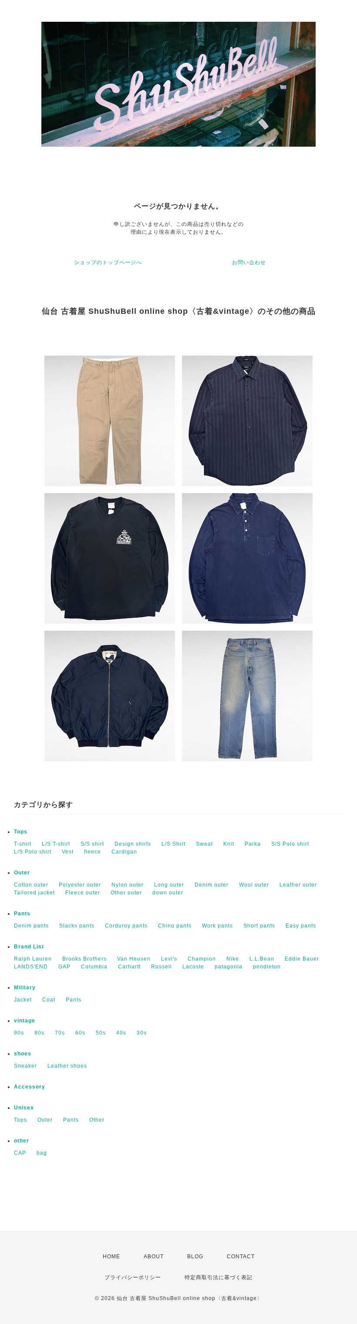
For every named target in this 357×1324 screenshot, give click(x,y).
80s (39, 1033)
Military (25, 988)
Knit (228, 844)
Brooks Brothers (84, 959)
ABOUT (154, 1256)
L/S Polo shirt (32, 852)
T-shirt (22, 844)
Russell (161, 967)
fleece (92, 852)
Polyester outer (80, 885)
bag (42, 1153)
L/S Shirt (173, 844)
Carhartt (129, 967)
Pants (22, 914)
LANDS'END (31, 967)
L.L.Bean (261, 959)
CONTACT (241, 1256)
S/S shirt (92, 844)
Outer (22, 873)
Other (96, 1120)
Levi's (169, 959)
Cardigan (124, 852)
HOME (111, 1256)
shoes (22, 1054)
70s (60, 1033)
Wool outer (254, 885)
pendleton (267, 967)
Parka (253, 844)
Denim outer (212, 885)
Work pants (217, 926)
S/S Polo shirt (290, 844)
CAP (20, 1153)
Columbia (94, 967)
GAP (64, 967)
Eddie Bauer (302, 959)
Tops (20, 832)
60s (80, 1033)
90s (19, 1033)
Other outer (126, 893)
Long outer (169, 885)
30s (142, 1033)
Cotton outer (31, 885)
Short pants (259, 926)
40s (121, 1033)
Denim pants (31, 926)
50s (101, 1033)
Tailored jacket (34, 893)
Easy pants (301, 926)
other (21, 1141)
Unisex (24, 1108)
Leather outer (298, 885)
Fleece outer (82, 893)
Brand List (29, 947)
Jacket (23, 1000)
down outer (167, 893)
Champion (202, 959)
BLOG (195, 1256)
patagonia (228, 967)
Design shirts (133, 844)
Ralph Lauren (33, 959)
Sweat (204, 844)
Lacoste (193, 967)
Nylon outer (127, 885)
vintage (24, 1021)
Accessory (29, 1087)
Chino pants (175, 926)
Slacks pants (76, 926)
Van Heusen (134, 959)
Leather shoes (67, 1066)
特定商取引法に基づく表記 (219, 1277)
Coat (48, 1000)
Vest (68, 852)
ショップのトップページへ (108, 262)
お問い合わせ (249, 262)
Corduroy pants (126, 926)
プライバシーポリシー (132, 1277)
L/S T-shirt (56, 844)
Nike (232, 959)
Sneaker (25, 1066)
